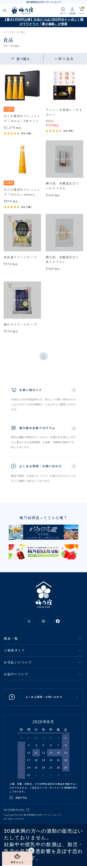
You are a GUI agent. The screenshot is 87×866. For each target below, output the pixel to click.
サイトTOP (9, 32)
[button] (17, 858)
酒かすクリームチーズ (20, 324)
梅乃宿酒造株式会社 (14, 809)
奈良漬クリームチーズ (20, 257)
